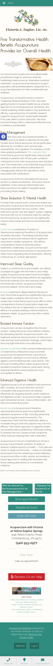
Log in (34, 646)
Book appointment (26, 499)
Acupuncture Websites (20, 628)
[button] (3, 136)
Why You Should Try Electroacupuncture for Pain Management (15, 488)
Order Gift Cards (26, 515)
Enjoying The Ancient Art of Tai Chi (43, 488)
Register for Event (26, 507)
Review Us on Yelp (27, 577)
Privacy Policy (26, 637)
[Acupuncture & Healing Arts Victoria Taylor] (26, 20)
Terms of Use (34, 634)
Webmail (20, 646)
